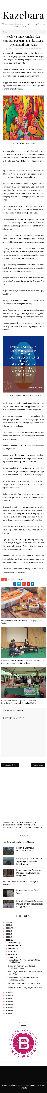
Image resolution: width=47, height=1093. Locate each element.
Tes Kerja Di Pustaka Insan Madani (18, 842)
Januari (11, 957)
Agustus (12, 948)
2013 (8, 1010)
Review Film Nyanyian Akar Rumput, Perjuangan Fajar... (21, 967)
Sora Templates (31, 1085)
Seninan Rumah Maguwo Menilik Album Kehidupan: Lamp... (23, 979)
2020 (8, 940)
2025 (8, 925)
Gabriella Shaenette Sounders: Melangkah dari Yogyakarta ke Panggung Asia (29, 904)
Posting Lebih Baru (10, 765)
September (13, 945)
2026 (8, 922)
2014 (8, 1007)
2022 (8, 934)
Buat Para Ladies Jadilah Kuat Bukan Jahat (24, 984)
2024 (8, 928)
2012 (8, 1013)
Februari (12, 954)
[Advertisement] (23, 794)
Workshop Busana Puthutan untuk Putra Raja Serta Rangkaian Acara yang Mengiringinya (23, 661)
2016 (8, 1001)
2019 (8, 993)
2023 (8, 931)
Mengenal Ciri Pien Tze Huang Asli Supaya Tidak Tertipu (21, 621)
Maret (11, 951)
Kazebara (23, 14)
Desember (13, 943)
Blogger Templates (9, 1085)
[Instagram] (23, 2)
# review (19, 580)
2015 (8, 1004)
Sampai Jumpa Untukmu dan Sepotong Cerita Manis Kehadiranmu (29, 861)
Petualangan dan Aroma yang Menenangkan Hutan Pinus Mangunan (29, 873)
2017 (8, 998)
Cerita (33, 49)
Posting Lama (38, 765)
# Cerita (11, 580)
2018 (8, 996)
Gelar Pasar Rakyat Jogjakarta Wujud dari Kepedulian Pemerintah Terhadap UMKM (18, 701)
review (38, 49)
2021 (8, 937)
